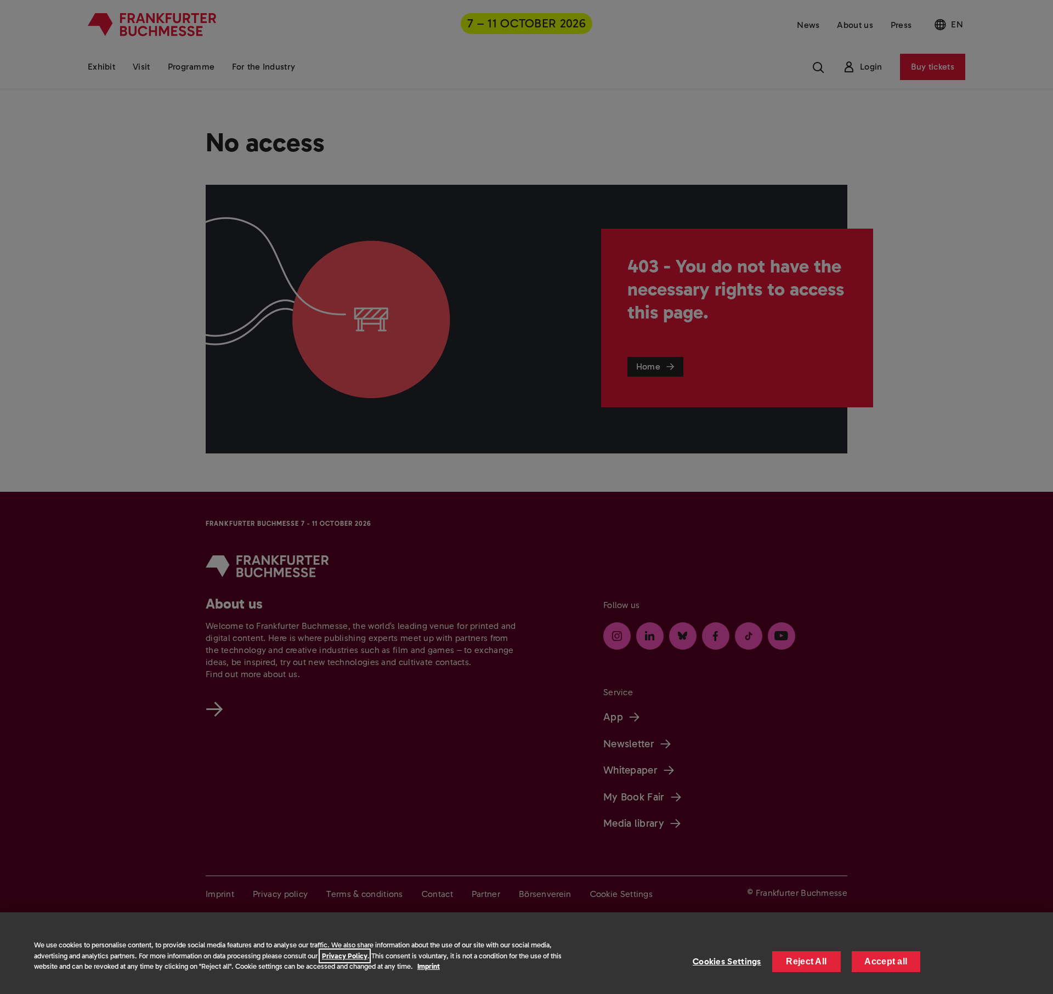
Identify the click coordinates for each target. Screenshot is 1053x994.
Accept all (885, 961)
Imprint (428, 966)
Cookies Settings (727, 961)
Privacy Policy (344, 956)
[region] (526, 953)
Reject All (806, 961)
